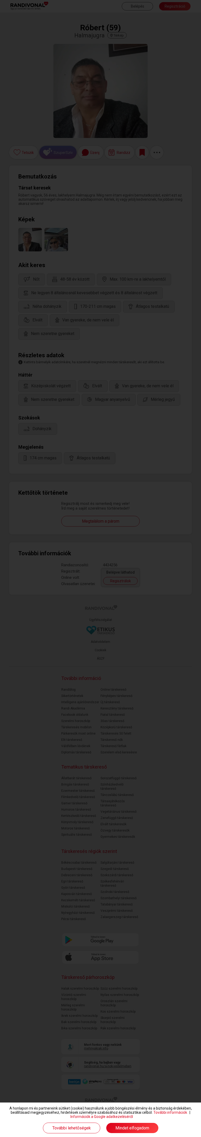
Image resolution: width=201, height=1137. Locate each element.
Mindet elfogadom (132, 1128)
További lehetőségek (71, 1128)
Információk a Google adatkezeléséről (101, 1117)
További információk (170, 1112)
